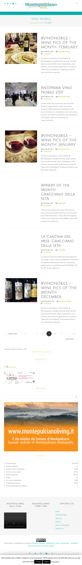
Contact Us (59, 528)
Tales (43, 181)
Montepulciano (61, 515)
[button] (77, 4)
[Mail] (13, 3)
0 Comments (47, 54)
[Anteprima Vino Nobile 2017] (21, 94)
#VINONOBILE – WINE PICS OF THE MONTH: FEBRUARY (59, 42)
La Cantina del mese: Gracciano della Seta (57, 241)
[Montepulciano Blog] (41, 6)
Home (57, 511)
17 (73, 334)
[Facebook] (5, 3)
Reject (47, 562)
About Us (58, 518)
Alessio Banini (61, 203)
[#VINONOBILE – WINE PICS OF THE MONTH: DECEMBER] (21, 290)
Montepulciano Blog (64, 51)
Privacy (58, 522)
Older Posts (69, 339)
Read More (55, 562)
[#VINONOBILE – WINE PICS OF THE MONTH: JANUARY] (21, 146)
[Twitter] (8, 3)
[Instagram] (10, 3)
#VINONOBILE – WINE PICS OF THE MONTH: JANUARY (59, 140)
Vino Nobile (46, 34)
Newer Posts (12, 334)
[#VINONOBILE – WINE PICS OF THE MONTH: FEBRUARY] (21, 48)
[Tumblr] (16, 3)
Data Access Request (62, 525)
